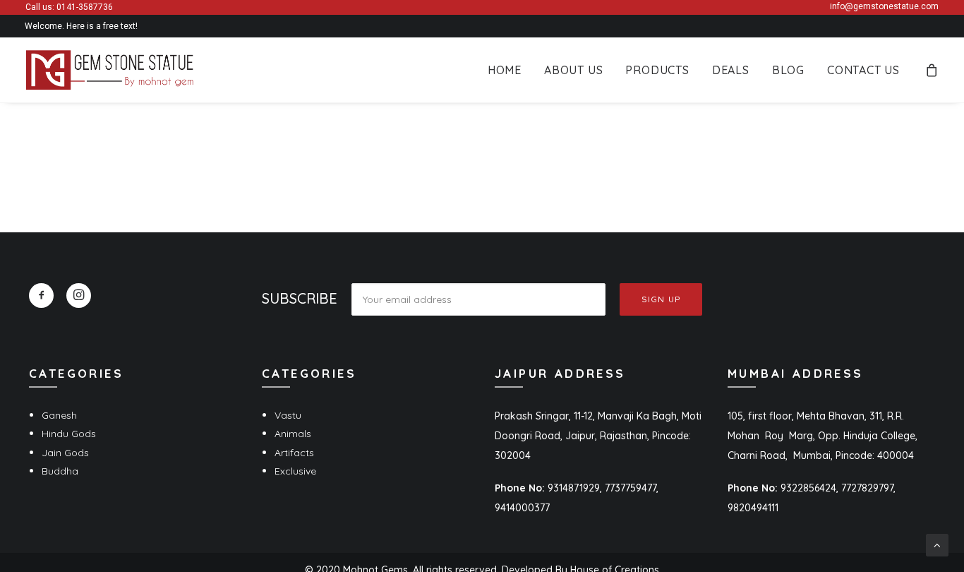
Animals (293, 433)
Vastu (288, 415)
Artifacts (294, 452)
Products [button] (657, 70)
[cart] (932, 69)
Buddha (60, 471)
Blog (788, 70)
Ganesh (59, 415)
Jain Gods (65, 452)
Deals (730, 70)
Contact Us (863, 70)
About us (573, 70)
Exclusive (295, 471)
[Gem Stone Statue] (110, 70)
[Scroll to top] (937, 544)
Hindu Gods (69, 433)
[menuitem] (504, 69)
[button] (41, 295)
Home (505, 70)
